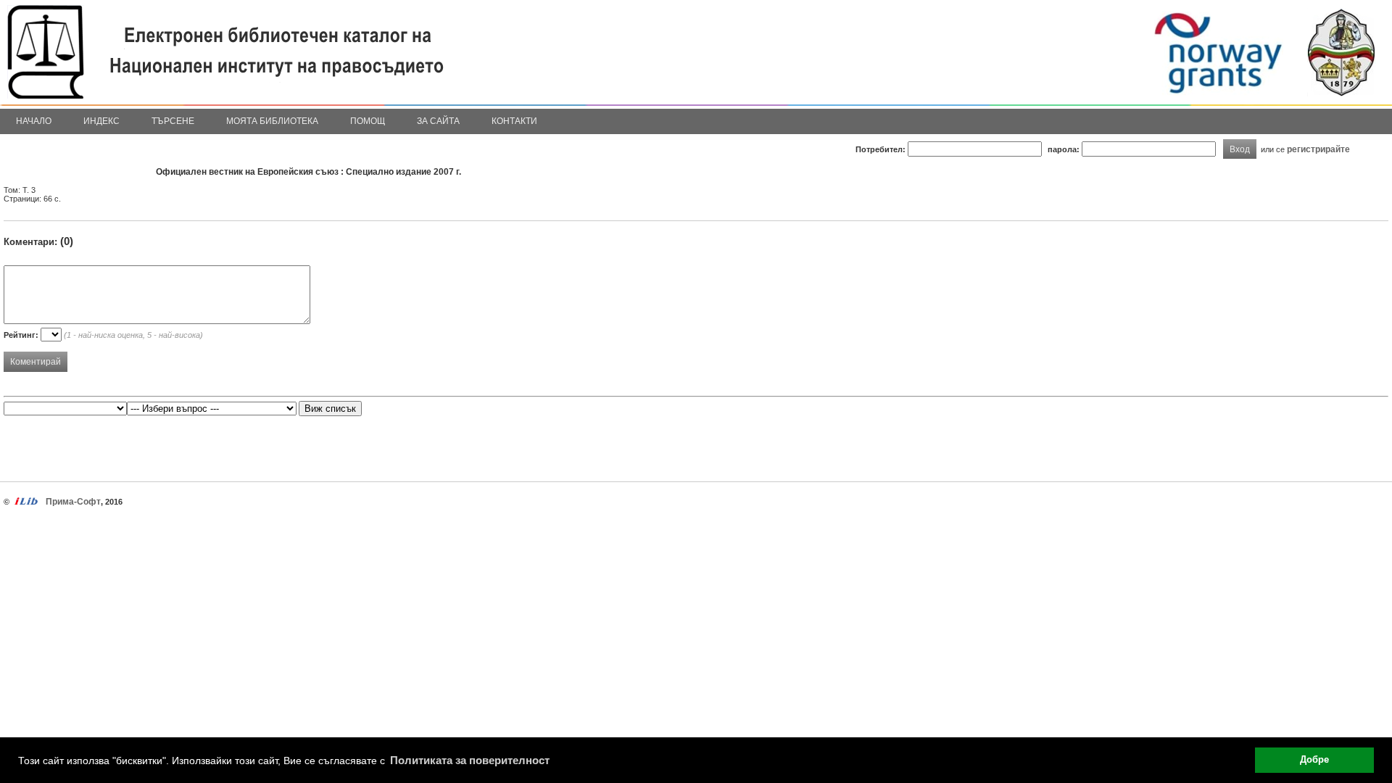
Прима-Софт (73, 502)
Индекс (101, 121)
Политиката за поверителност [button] (470, 760)
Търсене (173, 121)
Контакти (514, 121)
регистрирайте (1318, 149)
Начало (33, 121)
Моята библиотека (272, 121)
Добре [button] (1314, 760)
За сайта (438, 121)
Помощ (367, 121)
